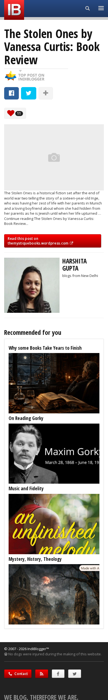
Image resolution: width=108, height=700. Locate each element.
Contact (21, 673)
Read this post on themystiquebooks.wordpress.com (39, 241)
